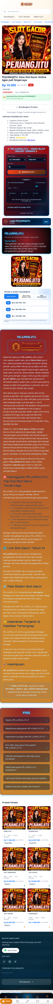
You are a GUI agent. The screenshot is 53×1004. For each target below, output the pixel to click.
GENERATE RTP (26, 172)
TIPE (28, 156)
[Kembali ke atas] (48, 987)
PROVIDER (11, 156)
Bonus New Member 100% (26, 296)
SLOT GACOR (38, 22)
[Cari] (4, 11)
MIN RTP (10, 164)
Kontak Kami (7, 977)
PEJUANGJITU (9, 17)
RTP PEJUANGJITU (41, 296)
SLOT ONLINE (24, 17)
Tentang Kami (7, 973)
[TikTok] (15, 962)
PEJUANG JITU (29, 357)
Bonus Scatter (11, 296)
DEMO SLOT (39, 17)
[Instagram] (10, 962)
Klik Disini (31, 140)
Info (46, 222)
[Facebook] (4, 962)
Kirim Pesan (12, 951)
